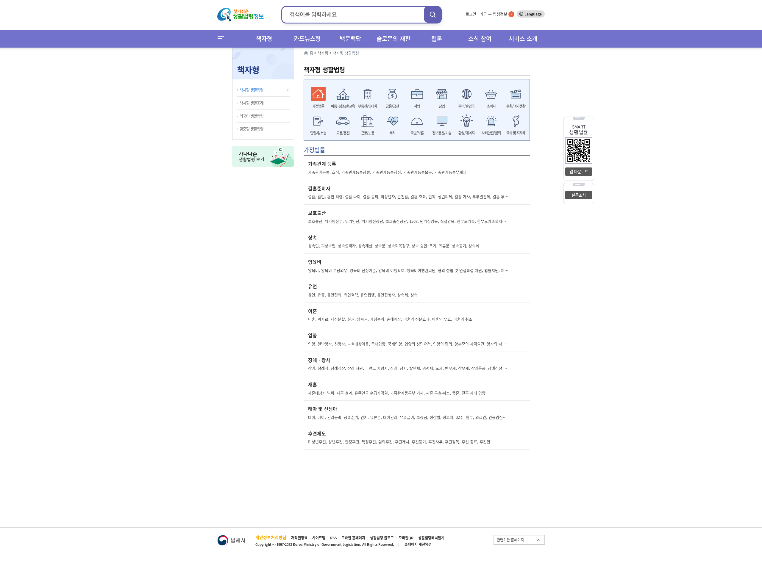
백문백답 (350, 38)
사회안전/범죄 (491, 133)
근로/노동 (367, 133)
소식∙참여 (479, 38)
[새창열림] (231, 538)
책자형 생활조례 (251, 103)
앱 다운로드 (578, 171)
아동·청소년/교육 (343, 106)
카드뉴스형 (307, 38)
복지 (392, 133)
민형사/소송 (318, 133)
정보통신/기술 (441, 133)
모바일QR (406, 537)
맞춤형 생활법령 (251, 128)
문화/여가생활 (515, 106)
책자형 (264, 38)
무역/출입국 (466, 106)
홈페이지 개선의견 (418, 544)
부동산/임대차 (367, 106)
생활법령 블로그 (382, 537)
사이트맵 (318, 537)
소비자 (491, 106)
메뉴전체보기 (223, 38)
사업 (417, 106)
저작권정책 (299, 537)
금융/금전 (392, 106)
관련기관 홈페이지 (510, 540)
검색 (433, 14)
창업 (442, 106)
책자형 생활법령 (251, 90)
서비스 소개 (523, 38)
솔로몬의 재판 (393, 38)
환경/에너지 (466, 133)
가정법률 (318, 106)
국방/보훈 (417, 133)
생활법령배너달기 (431, 537)
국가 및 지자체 (515, 133)
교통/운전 (342, 133)
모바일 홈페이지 (353, 537)
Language (533, 14)
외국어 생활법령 (251, 116)
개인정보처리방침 (270, 537)
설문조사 (579, 195)
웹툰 (436, 38)
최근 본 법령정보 (496, 14)
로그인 (471, 14)
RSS (333, 537)
